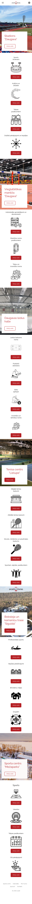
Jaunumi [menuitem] (12, 886)
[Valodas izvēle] (29, 2)
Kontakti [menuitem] (19, 886)
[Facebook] (12, 895)
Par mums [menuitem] (24, 884)
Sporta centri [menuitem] (7, 884)
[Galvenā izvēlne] (2, 2)
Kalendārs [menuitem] (16, 884)
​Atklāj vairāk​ (9, 46)
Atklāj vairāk (16, 77)
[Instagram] (19, 895)
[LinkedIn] (16, 895)
